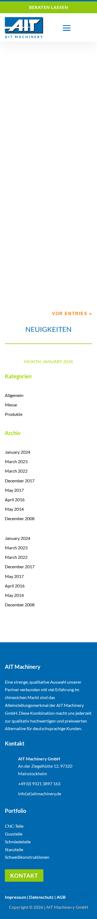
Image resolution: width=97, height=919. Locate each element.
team (22, 134)
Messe (11, 404)
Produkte (13, 414)
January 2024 (17, 452)
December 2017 (19, 480)
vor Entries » (72, 313)
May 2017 (14, 490)
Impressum (15, 897)
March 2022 (16, 470)
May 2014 (14, 509)
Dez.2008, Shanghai (29, 252)
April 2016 (15, 499)
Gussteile (13, 833)
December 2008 (19, 518)
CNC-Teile (14, 825)
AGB (61, 897)
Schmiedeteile (18, 841)
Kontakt (24, 875)
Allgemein (59, 134)
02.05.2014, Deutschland (34, 128)
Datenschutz (41, 897)
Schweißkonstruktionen (27, 857)
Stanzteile (14, 849)
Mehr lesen (23, 165)
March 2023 (16, 461)
